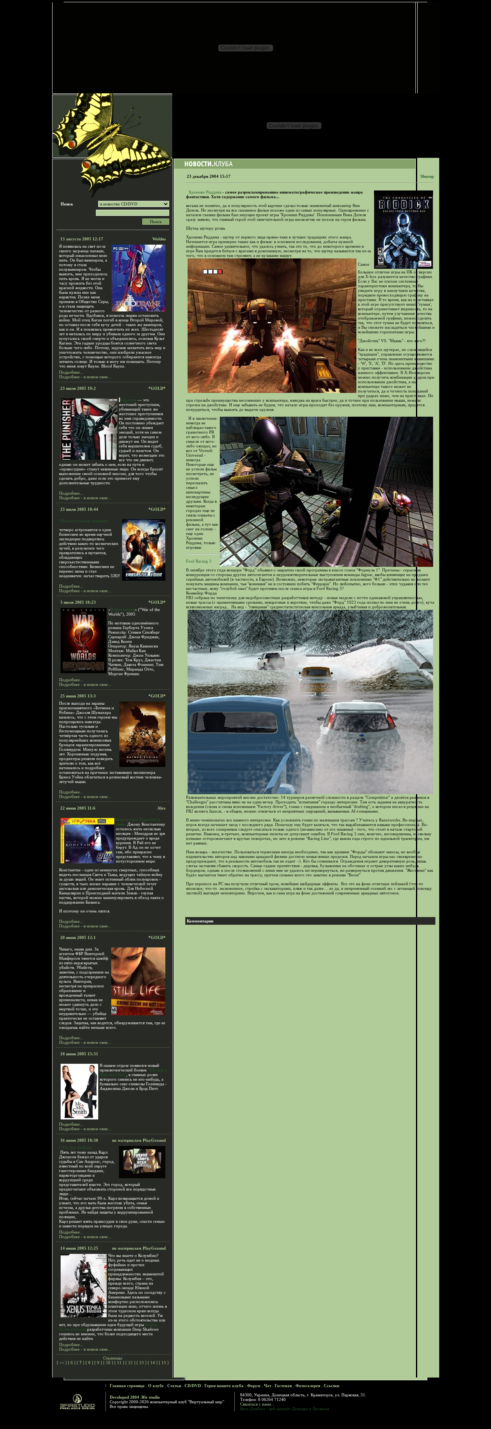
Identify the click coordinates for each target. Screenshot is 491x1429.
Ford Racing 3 (198, 561)
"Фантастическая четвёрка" (84, 520)
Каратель (128, 399)
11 (119, 1362)
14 (152, 1362)
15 (163, 1362)
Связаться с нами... (257, 1404)
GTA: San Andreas (75, 1147)
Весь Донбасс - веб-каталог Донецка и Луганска (284, 1408)
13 (141, 1362)
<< (61, 1362)
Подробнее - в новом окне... (85, 376)
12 (130, 1362)
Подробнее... (71, 372)
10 (108, 1362)
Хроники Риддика (204, 192)
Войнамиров (122, 609)
